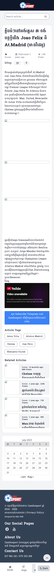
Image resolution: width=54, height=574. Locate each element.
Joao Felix (27, 344)
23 (46, 463)
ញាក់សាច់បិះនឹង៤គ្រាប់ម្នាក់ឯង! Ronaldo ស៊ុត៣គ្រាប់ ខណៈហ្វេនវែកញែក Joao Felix (33, 392)
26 (20, 467)
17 (8, 463)
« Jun (23, 476)
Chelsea (11, 344)
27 (27, 467)
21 (33, 463)
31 (8, 472)
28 (33, 467)
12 (20, 458)
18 (14, 463)
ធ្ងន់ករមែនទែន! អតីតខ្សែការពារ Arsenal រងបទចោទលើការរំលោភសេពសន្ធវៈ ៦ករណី (34, 409)
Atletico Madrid (34, 336)
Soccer (8, 57)
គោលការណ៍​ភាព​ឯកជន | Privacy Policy (24, 513)
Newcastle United (16, 352)
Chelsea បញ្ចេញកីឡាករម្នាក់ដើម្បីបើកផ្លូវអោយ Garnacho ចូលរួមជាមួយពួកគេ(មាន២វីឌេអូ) (34, 376)
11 (14, 458)
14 (33, 458)
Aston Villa (13, 336)
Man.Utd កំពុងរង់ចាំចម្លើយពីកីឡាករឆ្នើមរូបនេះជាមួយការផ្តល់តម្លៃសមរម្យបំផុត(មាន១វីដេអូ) (33, 426)
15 (39, 458)
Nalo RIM (19, 516)
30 (46, 467)
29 (39, 467)
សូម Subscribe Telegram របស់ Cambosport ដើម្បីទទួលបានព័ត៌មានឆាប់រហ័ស (27, 318)
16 (46, 458)
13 (27, 458)
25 (14, 467)
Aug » (31, 476)
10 (8, 458)
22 (39, 463)
